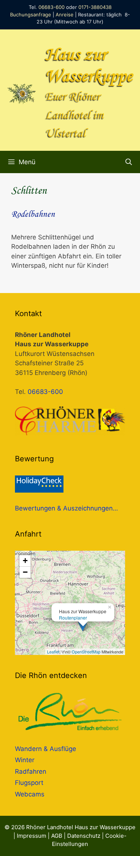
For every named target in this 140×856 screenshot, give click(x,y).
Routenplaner (73, 617)
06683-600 (51, 7)
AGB (56, 835)
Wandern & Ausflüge (45, 748)
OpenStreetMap (86, 652)
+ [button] (25, 560)
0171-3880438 (95, 7)
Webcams (29, 794)
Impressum (31, 835)
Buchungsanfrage (30, 14)
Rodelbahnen (33, 214)
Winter (24, 760)
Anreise (65, 14)
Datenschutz (83, 835)
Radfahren (30, 771)
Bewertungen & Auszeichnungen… (66, 508)
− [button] (25, 572)
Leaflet (53, 652)
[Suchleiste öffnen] (128, 162)
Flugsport (29, 782)
